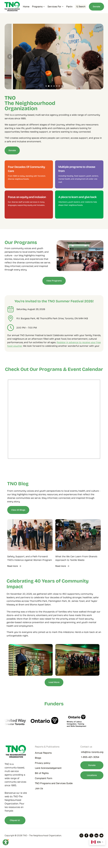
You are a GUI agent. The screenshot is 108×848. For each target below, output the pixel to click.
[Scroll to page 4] (54, 86)
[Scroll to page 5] (56, 86)
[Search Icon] (80, 7)
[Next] (98, 56)
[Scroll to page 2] (48, 86)
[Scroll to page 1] (45, 86)
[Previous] (10, 56)
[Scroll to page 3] (51, 86)
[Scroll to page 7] (62, 86)
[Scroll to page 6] (59, 86)
